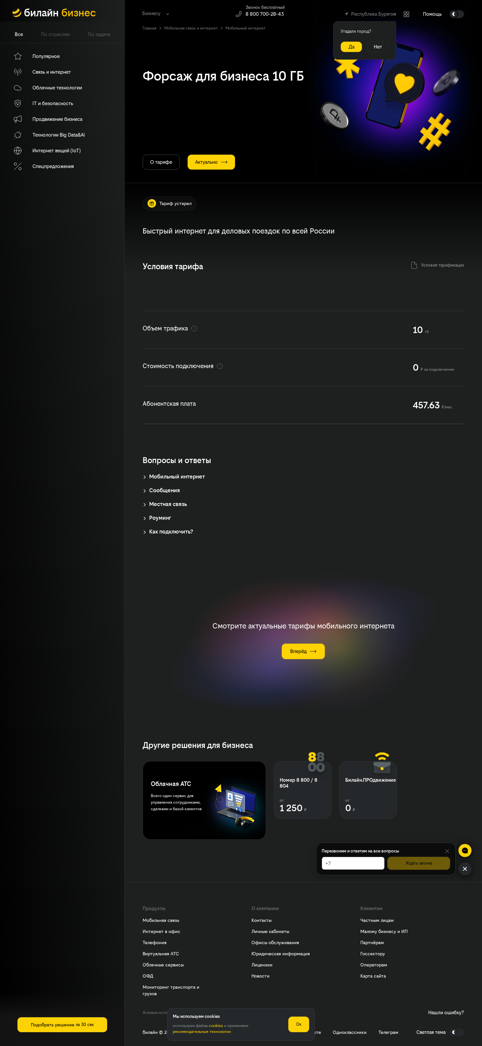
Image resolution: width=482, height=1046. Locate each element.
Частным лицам (377, 920)
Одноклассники (350, 1032)
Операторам (373, 964)
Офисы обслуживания (275, 942)
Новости (260, 976)
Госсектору (372, 953)
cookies (216, 1025)
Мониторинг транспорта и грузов (171, 990)
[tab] (18, 34)
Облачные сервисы (163, 964)
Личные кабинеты (270, 931)
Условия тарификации (442, 265)
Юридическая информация (280, 953)
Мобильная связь (161, 920)
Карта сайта (373, 976)
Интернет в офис (161, 931)
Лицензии (261, 964)
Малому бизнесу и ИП (384, 931)
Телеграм (388, 1032)
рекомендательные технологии (202, 1031)
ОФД (148, 976)
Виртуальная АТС (161, 953)
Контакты (261, 920)
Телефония (155, 942)
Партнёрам (372, 942)
